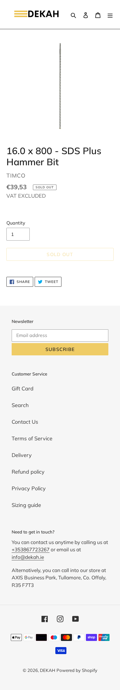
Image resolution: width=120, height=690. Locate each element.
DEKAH (47, 670)
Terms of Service (32, 438)
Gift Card (22, 388)
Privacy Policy (29, 488)
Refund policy (28, 471)
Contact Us (25, 421)
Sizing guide (26, 505)
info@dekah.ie (28, 557)
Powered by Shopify (77, 670)
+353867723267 (31, 549)
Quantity (15, 223)
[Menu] (110, 14)
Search (20, 405)
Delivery (22, 455)
